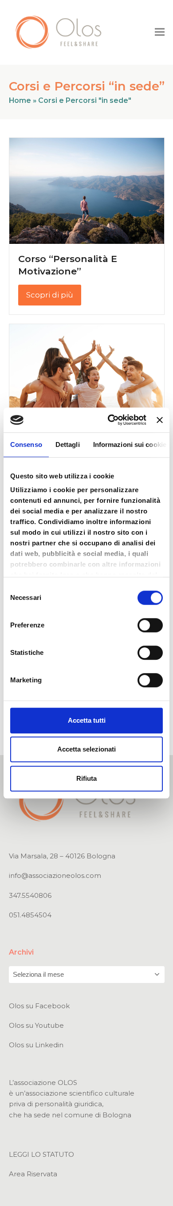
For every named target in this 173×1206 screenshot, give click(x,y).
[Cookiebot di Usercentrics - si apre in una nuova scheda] (110, 420)
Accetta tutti (87, 720)
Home (20, 100)
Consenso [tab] (26, 444)
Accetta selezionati (86, 749)
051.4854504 (30, 915)
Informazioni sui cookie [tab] (129, 444)
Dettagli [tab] (67, 444)
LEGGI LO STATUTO (41, 1154)
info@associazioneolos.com (55, 875)
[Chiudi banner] (160, 420)
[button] (160, 32)
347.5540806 (30, 895)
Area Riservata (33, 1174)
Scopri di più (49, 294)
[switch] (150, 625)
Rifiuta (86, 778)
